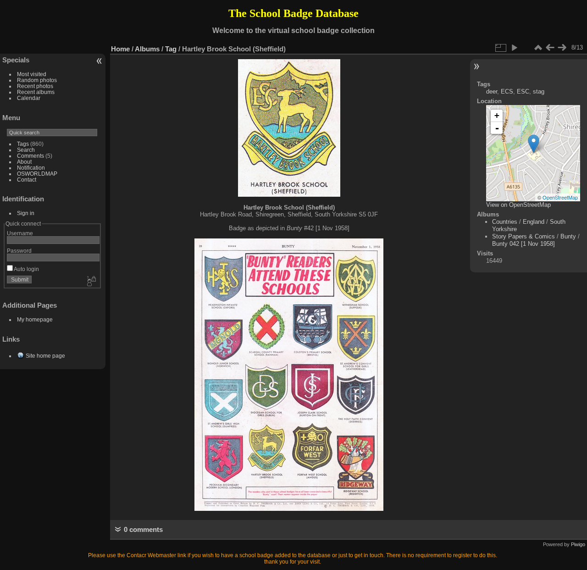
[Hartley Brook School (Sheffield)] (533, 143)
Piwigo (578, 544)
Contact (26, 180)
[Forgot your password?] (91, 282)
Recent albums (36, 92)
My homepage (35, 319)
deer (491, 91)
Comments (30, 156)
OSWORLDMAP (37, 174)
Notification (31, 168)
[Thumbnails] (538, 48)
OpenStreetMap (560, 197)
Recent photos (35, 86)
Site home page (45, 356)
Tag (171, 49)
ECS (507, 91)
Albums (147, 49)
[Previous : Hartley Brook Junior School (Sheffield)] (550, 48)
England (533, 221)
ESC (523, 91)
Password (19, 251)
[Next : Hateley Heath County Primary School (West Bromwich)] (562, 48)
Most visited (31, 74)
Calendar (28, 98)
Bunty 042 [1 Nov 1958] (523, 243)
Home (120, 49)
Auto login (26, 269)
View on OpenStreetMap (518, 204)
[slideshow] (514, 48)
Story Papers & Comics (523, 236)
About (24, 162)
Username (20, 233)
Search (26, 150)
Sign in (25, 213)
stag (538, 91)
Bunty (568, 236)
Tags (23, 144)
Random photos (37, 80)
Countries (504, 221)
